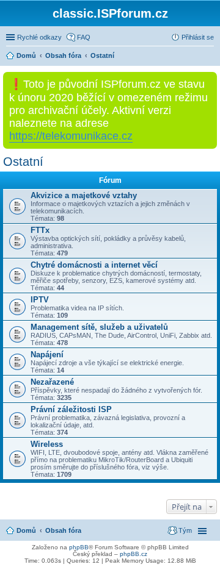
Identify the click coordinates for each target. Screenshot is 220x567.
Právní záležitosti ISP (71, 409)
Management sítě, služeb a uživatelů (99, 327)
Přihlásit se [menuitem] (198, 37)
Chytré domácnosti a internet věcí (94, 264)
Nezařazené (52, 382)
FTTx (40, 230)
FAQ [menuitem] (83, 37)
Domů (26, 530)
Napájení (47, 354)
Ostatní (23, 161)
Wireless (47, 444)
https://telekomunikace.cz (71, 136)
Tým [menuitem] (185, 530)
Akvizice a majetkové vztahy (84, 195)
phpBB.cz (133, 554)
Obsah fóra (63, 530)
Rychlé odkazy (39, 37)
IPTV (40, 299)
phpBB (79, 547)
